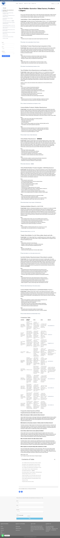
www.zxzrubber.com (51, 387)
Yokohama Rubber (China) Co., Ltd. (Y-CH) (9, 25)
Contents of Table (5, 38)
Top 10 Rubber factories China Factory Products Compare (31, 462)
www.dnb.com (50, 334)
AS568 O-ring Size (33, 526)
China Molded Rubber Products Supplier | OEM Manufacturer (9, 23)
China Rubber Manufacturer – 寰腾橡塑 (8, 20)
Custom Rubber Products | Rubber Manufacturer (8, 18)
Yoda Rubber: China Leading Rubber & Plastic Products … (8, 10)
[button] (54, 459)
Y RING (43, 529)
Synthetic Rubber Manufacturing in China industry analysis (9, 30)
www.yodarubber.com (51, 325)
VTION (40, 529)
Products (21, 3)
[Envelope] (19, 492)
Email (3, 46)
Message (3, 51)
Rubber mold (36, 529)
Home (17, 3)
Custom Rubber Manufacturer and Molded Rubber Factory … (9, 33)
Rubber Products (18, 528)
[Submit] (58, 3)
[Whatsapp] (22, 492)
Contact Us (33, 3)
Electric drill (38, 526)
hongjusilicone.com (51, 343)
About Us (26, 3)
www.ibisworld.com (51, 396)
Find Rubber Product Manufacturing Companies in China (8, 13)
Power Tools (18, 530)
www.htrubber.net (50, 361)
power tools (32, 529)
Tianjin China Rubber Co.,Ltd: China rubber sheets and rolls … (9, 27)
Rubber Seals (18, 526)
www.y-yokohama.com (51, 378)
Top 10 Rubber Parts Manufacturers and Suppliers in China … (8, 16)
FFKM (41, 526)
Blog (29, 3)
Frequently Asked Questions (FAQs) (8, 36)
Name (3, 42)
